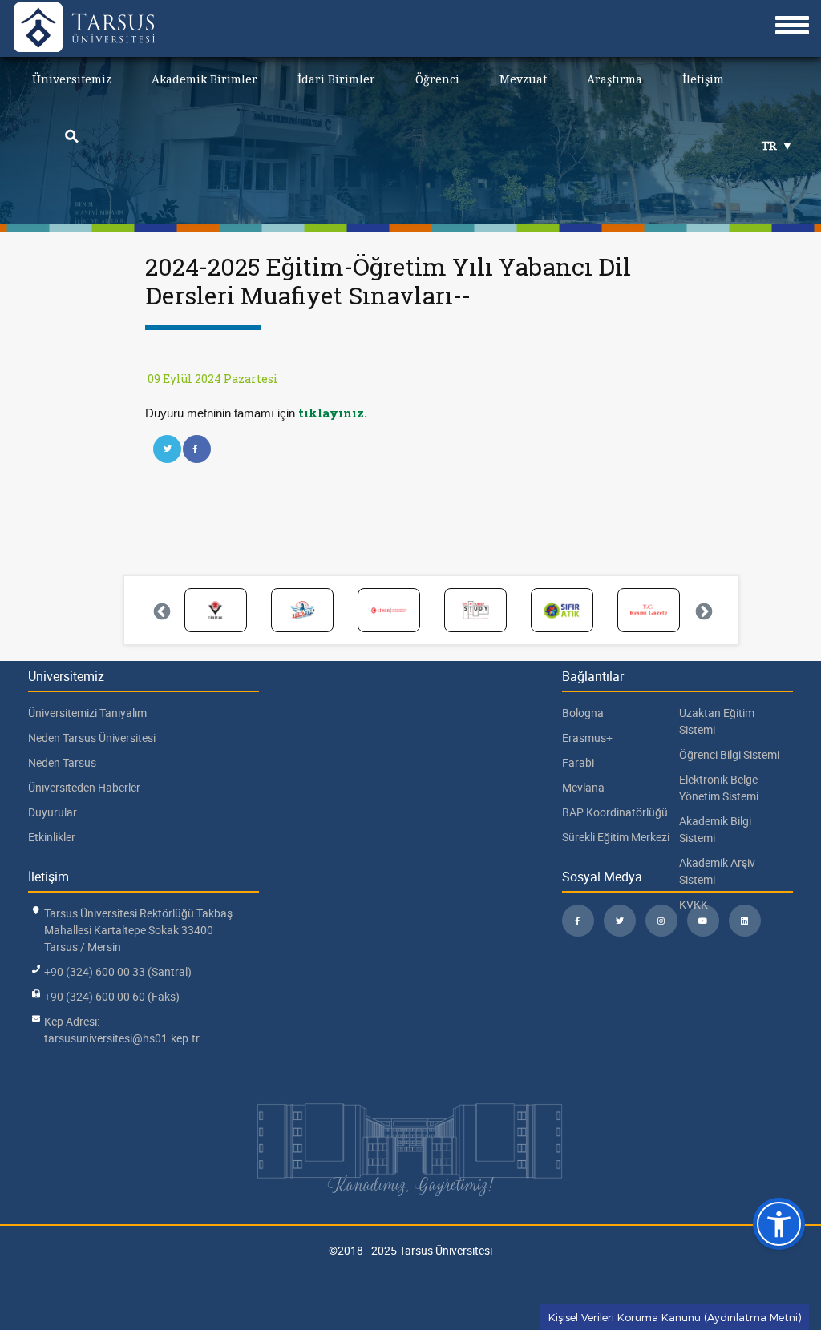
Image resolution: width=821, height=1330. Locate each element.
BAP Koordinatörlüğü (615, 812)
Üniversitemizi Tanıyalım (87, 712)
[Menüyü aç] (792, 25)
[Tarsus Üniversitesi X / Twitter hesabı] (620, 921)
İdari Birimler (336, 79)
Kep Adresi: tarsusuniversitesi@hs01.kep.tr (122, 1030)
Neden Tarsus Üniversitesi (92, 737)
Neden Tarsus (62, 762)
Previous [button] (160, 611)
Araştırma (614, 79)
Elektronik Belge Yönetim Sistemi (718, 788)
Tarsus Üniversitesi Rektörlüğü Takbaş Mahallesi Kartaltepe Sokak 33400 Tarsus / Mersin (138, 929)
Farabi (578, 762)
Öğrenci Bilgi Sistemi (729, 754)
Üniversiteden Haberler (84, 787)
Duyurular (52, 812)
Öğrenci (437, 79)
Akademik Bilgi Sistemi (715, 829)
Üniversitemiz (71, 79)
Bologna (583, 712)
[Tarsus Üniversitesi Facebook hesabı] (578, 921)
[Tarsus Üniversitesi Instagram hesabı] (661, 921)
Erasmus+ (587, 737)
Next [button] (702, 611)
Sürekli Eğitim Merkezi (615, 836)
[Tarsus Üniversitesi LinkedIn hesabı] (745, 921)
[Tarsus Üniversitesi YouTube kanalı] (703, 921)
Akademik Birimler (204, 79)
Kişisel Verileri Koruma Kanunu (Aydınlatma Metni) (674, 1317)
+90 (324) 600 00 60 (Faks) (112, 996)
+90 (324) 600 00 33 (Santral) (118, 971)
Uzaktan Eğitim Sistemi (716, 721)
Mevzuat (523, 79)
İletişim (703, 79)
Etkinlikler (51, 836)
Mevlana (583, 787)
